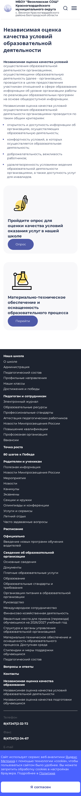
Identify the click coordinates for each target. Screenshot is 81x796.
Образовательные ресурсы (25, 407)
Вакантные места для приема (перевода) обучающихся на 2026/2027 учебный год (36, 621)
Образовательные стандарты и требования (28, 586)
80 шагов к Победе (19, 454)
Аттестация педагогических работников (35, 418)
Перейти (23, 321)
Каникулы (11, 489)
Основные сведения (19, 562)
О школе (10, 362)
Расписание (13, 529)
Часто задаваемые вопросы (25, 522)
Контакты (11, 674)
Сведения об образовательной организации (28, 554)
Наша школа (13, 356)
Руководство (13, 602)
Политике (47, 773)
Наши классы (14, 383)
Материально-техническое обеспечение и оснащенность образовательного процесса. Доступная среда (37, 641)
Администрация (16, 367)
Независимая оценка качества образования (28, 683)
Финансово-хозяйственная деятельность (35, 613)
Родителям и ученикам (22, 461)
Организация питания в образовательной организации (37, 595)
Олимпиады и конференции (26, 505)
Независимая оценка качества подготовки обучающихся (37, 701)
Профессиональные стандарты (28, 412)
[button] (65, 8)
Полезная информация (21, 467)
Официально (14, 536)
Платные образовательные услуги (30, 573)
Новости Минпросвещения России (31, 423)
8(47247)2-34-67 (16, 738)
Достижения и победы (21, 389)
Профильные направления (25, 378)
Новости (10, 483)
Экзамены (11, 494)
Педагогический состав (22, 372)
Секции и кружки (17, 500)
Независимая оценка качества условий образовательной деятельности (35, 692)
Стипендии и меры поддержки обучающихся (28, 652)
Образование (14, 578)
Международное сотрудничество (30, 608)
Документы (12, 567)
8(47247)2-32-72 (15, 724)
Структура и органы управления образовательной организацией (29, 630)
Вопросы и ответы (18, 667)
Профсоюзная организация (25, 434)
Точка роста (13, 447)
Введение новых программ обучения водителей (33, 543)
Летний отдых (14, 516)
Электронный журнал (20, 401)
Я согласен (40, 787)
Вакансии (11, 440)
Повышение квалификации (25, 429)
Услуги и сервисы (17, 511)
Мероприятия (14, 478)
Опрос (21, 244)
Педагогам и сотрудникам (24, 396)
